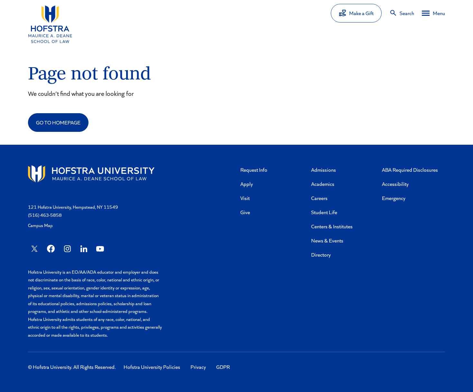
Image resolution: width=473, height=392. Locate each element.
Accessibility (395, 183)
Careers (319, 198)
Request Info (253, 169)
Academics (322, 183)
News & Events (327, 240)
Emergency (393, 198)
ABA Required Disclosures (410, 169)
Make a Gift (361, 13)
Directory (321, 254)
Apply (246, 183)
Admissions (323, 169)
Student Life (324, 212)
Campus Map (40, 225)
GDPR (223, 366)
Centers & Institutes (332, 226)
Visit (245, 198)
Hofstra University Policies (152, 366)
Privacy (198, 366)
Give (245, 212)
